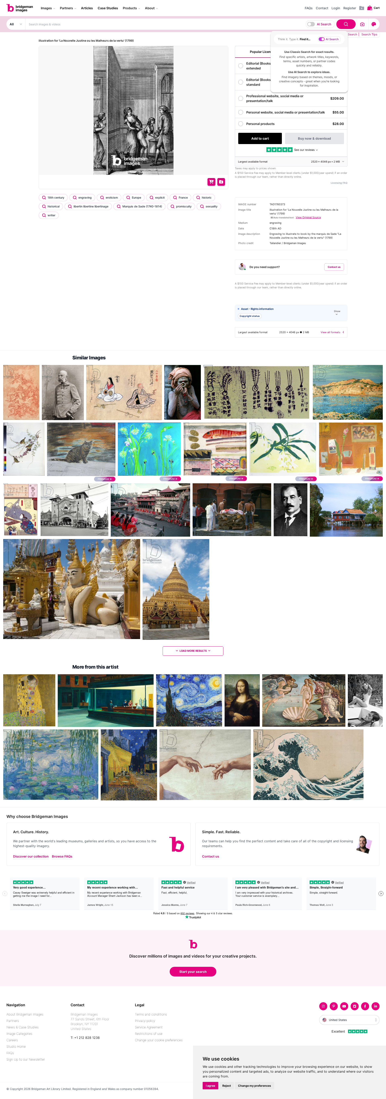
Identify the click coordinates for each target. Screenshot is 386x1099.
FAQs (10, 1053)
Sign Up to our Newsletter (25, 1059)
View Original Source (308, 217)
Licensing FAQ (339, 182)
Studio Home (16, 1046)
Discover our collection (31, 856)
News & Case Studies (22, 1027)
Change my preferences (254, 1085)
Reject (226, 1085)
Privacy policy (145, 1021)
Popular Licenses (263, 52)
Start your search (193, 972)
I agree (210, 1085)
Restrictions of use (148, 1034)
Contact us (334, 266)
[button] (291, 313)
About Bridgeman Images (24, 1014)
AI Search (324, 24)
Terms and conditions (151, 1014)
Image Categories (19, 1034)
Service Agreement (149, 1027)
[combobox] (191, 24)
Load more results (193, 650)
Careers (12, 1040)
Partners (12, 1021)
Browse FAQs (62, 856)
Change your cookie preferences (159, 1040)
